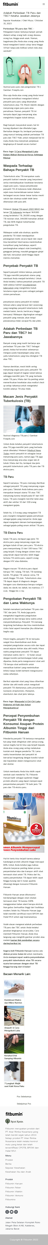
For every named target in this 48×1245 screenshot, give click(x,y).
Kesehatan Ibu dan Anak (18, 1172)
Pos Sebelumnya (24, 1096)
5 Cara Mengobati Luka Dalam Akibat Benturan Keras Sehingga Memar (23, 154)
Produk (9, 1160)
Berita (8, 1164)
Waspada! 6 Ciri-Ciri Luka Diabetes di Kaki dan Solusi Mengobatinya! (21, 704)
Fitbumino (10, 1199)
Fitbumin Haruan (14, 1183)
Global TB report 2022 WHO (26, 209)
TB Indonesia (15, 212)
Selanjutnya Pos (24, 1104)
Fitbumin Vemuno (14, 1195)
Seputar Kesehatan (12, 20)
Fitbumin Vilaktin (13, 1191)
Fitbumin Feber (13, 1187)
